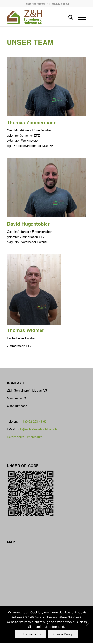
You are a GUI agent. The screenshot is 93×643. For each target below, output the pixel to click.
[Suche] (68, 16)
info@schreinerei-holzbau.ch (37, 429)
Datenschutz (15, 436)
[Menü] (79, 16)
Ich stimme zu (31, 634)
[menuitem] (68, 16)
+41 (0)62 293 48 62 (57, 3)
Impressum (34, 436)
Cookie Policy (62, 634)
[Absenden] (87, 624)
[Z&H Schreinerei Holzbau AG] (38, 16)
